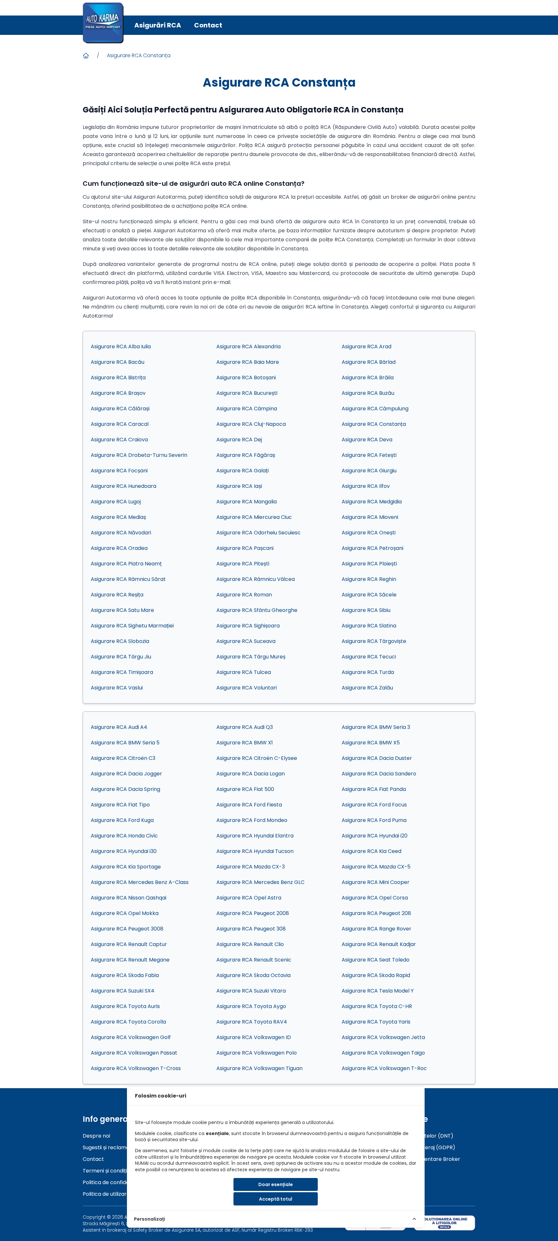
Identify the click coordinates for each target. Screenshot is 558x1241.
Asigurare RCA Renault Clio (250, 944)
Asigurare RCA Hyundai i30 (124, 851)
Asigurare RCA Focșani (119, 470)
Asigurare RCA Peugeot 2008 (252, 913)
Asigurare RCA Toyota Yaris (376, 1021)
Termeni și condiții (105, 1170)
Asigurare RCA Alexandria (248, 346)
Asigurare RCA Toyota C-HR (377, 1006)
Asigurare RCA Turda (368, 672)
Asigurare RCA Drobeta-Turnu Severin (139, 455)
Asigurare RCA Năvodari (121, 532)
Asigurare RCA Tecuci (369, 656)
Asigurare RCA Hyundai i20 (375, 835)
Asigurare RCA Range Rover (376, 928)
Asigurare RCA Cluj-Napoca (251, 424)
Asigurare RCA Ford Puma (374, 820)
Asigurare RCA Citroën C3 (123, 758)
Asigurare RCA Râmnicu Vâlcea (255, 579)
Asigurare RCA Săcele (369, 594)
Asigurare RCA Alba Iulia (121, 346)
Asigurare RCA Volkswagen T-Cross (136, 1068)
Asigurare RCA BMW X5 (371, 742)
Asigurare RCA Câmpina (246, 408)
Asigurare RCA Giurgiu (369, 470)
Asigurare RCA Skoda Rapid (376, 975)
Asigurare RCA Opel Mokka (125, 913)
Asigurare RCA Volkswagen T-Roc (384, 1068)
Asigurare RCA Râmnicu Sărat (128, 579)
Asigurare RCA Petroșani (372, 548)
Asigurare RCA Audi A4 (119, 727)
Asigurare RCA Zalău (367, 687)
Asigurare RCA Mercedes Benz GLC (260, 882)
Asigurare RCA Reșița (117, 594)
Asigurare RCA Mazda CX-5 (376, 866)
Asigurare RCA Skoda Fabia (125, 975)
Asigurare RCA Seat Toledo (375, 959)
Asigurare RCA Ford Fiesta (249, 804)
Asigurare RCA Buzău (368, 393)
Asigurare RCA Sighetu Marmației (132, 625)
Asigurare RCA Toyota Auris (125, 1006)
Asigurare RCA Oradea (119, 548)
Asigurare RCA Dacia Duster (377, 758)
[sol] (444, 1222)
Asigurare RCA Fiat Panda (374, 789)
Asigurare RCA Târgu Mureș (250, 656)
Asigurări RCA (157, 25)
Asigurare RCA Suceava (245, 641)
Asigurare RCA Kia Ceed (371, 851)
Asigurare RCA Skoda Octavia (253, 975)
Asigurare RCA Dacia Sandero (379, 773)
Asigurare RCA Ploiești (369, 563)
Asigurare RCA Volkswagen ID (253, 1037)
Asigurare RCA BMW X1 (244, 742)
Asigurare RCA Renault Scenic (253, 959)
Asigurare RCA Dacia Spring (125, 789)
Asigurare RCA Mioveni (370, 517)
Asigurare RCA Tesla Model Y (378, 990)
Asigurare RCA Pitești (242, 563)
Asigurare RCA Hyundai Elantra (255, 835)
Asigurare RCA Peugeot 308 (251, 928)
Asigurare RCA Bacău (117, 362)
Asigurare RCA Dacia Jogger (126, 773)
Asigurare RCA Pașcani (245, 548)
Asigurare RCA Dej (239, 439)
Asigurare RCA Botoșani (246, 377)
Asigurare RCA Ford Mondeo (251, 820)
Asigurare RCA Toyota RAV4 (251, 1021)
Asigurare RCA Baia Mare (247, 362)
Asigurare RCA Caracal (120, 424)
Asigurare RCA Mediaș (118, 517)
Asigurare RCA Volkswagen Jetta (383, 1037)
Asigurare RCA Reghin (369, 579)
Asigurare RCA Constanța (138, 55)
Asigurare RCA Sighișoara (248, 625)
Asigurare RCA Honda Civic (124, 835)
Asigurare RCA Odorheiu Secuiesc (258, 532)
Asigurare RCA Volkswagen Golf (131, 1037)
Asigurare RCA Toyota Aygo (251, 1006)
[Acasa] (86, 55)
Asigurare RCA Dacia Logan (250, 773)
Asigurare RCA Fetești (369, 455)
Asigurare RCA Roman (244, 594)
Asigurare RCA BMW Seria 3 (376, 727)
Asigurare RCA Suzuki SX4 (122, 990)
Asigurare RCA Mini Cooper (375, 882)
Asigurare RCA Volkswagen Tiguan (259, 1068)
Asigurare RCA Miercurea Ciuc (254, 517)
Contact (208, 25)
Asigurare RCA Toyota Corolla (128, 1021)
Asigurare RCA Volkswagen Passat (134, 1053)
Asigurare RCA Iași (239, 486)
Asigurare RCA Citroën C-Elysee (256, 758)
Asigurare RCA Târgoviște (374, 641)
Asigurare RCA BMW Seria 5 (125, 742)
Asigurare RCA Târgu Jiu (121, 656)
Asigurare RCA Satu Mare (122, 610)
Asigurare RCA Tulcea (243, 672)
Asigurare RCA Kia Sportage (126, 866)
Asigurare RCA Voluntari (246, 687)
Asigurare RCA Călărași (120, 408)
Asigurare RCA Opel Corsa (375, 897)
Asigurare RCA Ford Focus (374, 804)
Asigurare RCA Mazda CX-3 (250, 866)
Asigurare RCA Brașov (118, 393)
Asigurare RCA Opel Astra (248, 897)
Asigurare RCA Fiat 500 (245, 789)
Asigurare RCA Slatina (369, 625)
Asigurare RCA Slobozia (120, 641)
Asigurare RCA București (246, 393)
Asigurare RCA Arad (366, 346)
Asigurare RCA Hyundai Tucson (255, 851)
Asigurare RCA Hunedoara (123, 486)
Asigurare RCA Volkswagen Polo (256, 1053)
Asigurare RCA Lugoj (116, 501)
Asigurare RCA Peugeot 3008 (127, 928)
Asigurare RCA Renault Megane (130, 959)
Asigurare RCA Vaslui (117, 687)
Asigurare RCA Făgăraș (245, 455)
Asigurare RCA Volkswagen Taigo (383, 1053)
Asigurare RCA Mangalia (246, 501)
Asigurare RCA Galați (242, 470)
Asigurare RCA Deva (367, 439)
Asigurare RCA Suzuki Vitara (251, 990)
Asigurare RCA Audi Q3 (244, 727)
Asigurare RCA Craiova (119, 439)
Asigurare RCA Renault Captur (129, 944)
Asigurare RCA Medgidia (372, 501)
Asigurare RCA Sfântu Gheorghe (256, 610)
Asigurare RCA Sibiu (366, 610)
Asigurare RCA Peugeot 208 (376, 913)
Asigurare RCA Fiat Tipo (120, 804)
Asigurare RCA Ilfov (366, 486)
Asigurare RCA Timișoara (122, 672)
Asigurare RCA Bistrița (118, 377)
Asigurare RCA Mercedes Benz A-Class (140, 882)
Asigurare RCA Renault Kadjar (379, 944)
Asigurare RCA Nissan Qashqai (128, 897)
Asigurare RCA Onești (369, 532)
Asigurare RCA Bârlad (369, 362)
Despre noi (96, 1136)
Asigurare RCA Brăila (368, 377)
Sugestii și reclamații (108, 1147)
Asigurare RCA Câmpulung (375, 408)
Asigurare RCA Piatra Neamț (126, 563)
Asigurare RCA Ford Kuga (122, 820)
